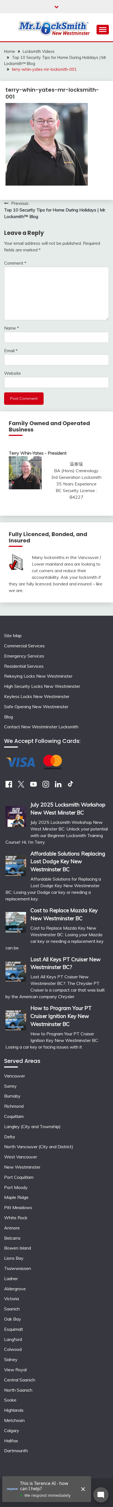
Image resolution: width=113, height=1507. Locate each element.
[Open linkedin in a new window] (58, 786)
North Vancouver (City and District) (38, 1146)
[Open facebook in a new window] (8, 786)
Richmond (14, 1106)
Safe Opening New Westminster (36, 706)
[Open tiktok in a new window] (70, 786)
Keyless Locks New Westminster (36, 696)
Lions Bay (14, 1258)
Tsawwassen (17, 1268)
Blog (8, 716)
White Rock (15, 1217)
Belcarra (12, 1238)
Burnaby (12, 1096)
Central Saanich (19, 1380)
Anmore (12, 1228)
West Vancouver (20, 1157)
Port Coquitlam (18, 1177)
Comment (15, 263)
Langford (13, 1339)
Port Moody (16, 1187)
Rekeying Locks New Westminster (38, 676)
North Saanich (18, 1390)
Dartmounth (16, 1450)
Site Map (13, 635)
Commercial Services (24, 645)
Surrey (10, 1086)
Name (11, 328)
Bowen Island (17, 1248)
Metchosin (14, 1420)
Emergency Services (24, 656)
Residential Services (24, 666)
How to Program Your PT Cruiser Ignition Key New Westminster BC (61, 1016)
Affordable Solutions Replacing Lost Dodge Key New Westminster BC (67, 861)
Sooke (10, 1400)
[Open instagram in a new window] (46, 786)
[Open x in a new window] (21, 786)
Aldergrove (15, 1288)
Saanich (12, 1309)
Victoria (11, 1298)
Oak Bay (12, 1319)
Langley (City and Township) (32, 1126)
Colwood (13, 1349)
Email (11, 350)
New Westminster (22, 1167)
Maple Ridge (16, 1197)
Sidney (11, 1359)
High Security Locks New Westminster (42, 686)
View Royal (15, 1369)
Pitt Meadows (18, 1207)
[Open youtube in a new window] (33, 786)
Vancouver (14, 1076)
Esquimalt (13, 1329)
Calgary (11, 1430)
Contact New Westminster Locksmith (41, 726)
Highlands (14, 1410)
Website (12, 373)
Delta (9, 1136)
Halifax (11, 1440)
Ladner (11, 1278)
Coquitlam (14, 1116)
